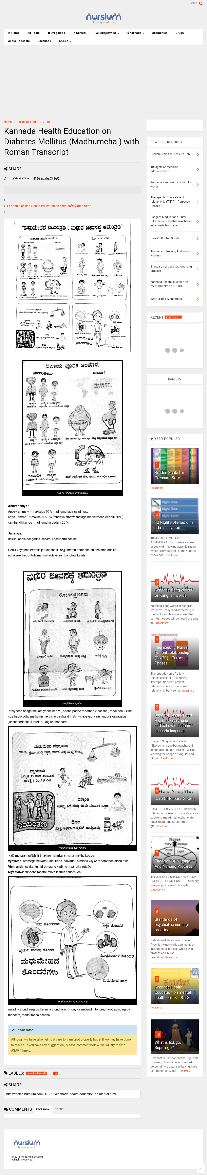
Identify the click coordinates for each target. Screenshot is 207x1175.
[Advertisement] (103, 79)
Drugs (179, 32)
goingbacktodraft (29, 121)
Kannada (135, 32)
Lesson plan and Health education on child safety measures (49, 206)
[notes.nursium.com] (103, 24)
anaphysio (172, 317)
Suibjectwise (107, 32)
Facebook (44, 41)
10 (158, 1034)
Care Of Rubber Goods (174, 798)
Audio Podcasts (19, 41)
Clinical (80, 32)
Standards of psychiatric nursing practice (171, 924)
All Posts (33, 32)
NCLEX (63, 41)
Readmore (157, 487)
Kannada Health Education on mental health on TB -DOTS (173, 992)
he (49, 121)
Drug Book (57, 32)
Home (15, 32)
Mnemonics (159, 32)
